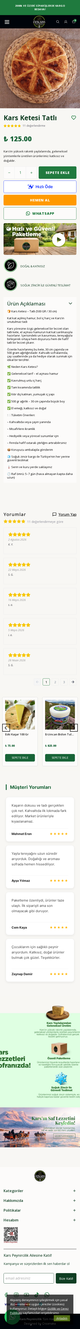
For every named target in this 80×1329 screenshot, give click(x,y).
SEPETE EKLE (58, 172)
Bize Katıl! (66, 1278)
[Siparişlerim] (66, 22)
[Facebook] (6, 1294)
